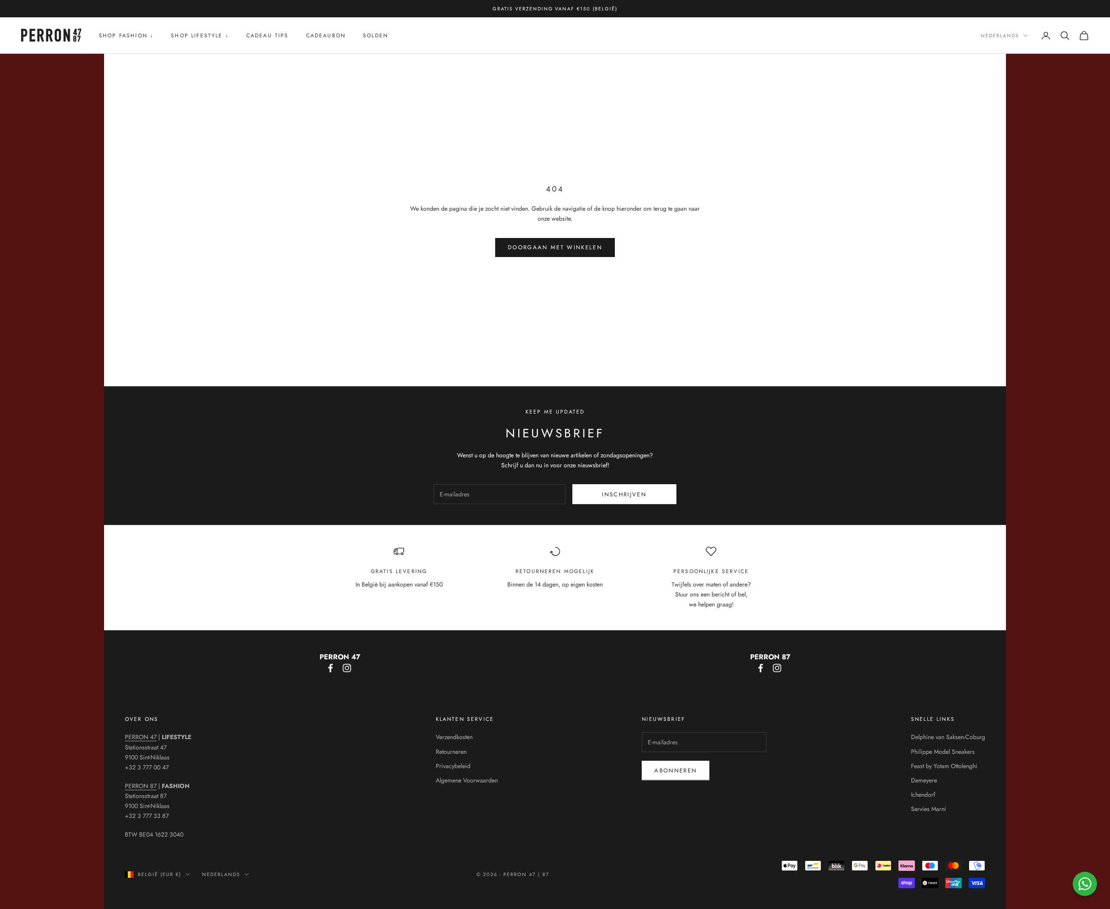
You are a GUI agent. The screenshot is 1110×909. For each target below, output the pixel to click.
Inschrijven (624, 494)
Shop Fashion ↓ (126, 35)
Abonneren (675, 770)
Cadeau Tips (267, 35)
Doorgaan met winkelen (555, 247)
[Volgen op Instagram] (347, 668)
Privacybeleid (453, 766)
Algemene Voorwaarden (467, 780)
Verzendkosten (454, 737)
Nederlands (1000, 35)
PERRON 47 (141, 737)
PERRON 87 (141, 786)
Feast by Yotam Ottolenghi (944, 766)
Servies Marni (928, 809)
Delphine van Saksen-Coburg (948, 737)
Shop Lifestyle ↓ (200, 35)
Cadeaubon (326, 35)
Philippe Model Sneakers (943, 751)
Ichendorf (923, 794)
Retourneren (451, 751)
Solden (375, 35)
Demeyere (924, 780)
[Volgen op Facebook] (330, 668)
